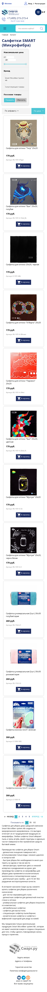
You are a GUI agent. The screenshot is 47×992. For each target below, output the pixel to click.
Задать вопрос (23, 957)
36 (30, 822)
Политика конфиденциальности (23, 971)
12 (27, 822)
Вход (30, 4)
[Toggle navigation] (5, 28)
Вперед (36, 816)
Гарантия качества (23, 967)
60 (34, 822)
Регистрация (40, 4)
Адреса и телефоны (23, 961)
